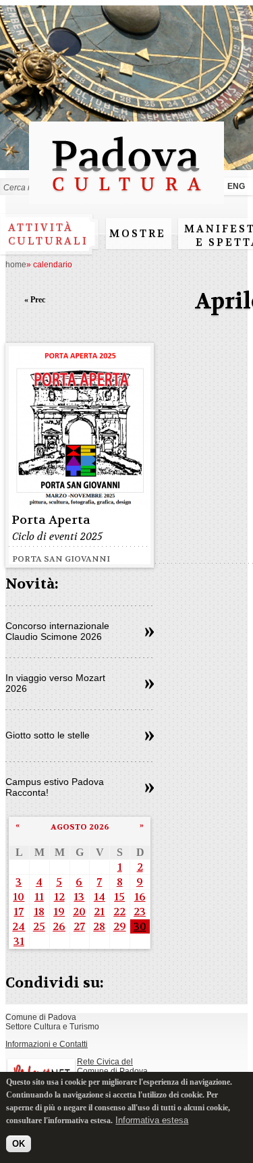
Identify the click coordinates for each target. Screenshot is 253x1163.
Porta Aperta (50, 520)
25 (39, 926)
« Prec (34, 299)
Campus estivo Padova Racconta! (54, 787)
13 (79, 897)
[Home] (126, 197)
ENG (236, 186)
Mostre (137, 233)
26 (59, 926)
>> (149, 632)
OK (18, 1144)
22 (119, 911)
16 (140, 897)
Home (15, 264)
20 (79, 911)
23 (140, 911)
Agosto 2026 (80, 826)
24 (18, 926)
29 (119, 926)
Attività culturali (48, 234)
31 (18, 941)
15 (119, 897)
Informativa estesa (151, 1120)
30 (140, 926)
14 (99, 897)
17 (18, 911)
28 (99, 926)
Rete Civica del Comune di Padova (112, 1066)
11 (39, 897)
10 (18, 897)
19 (59, 911)
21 (99, 911)
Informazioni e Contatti (46, 1044)
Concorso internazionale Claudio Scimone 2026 (57, 631)
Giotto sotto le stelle (47, 735)
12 (59, 897)
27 (79, 926)
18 (39, 911)
